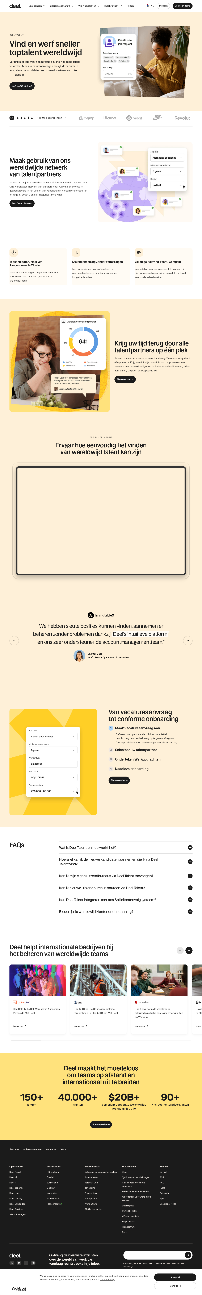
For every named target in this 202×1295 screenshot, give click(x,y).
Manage (173, 1285)
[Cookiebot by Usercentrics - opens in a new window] (19, 1289)
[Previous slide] (14, 640)
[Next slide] (188, 640)
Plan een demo (125, 379)
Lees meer (18, 1026)
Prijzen (130, 6)
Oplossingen (35, 6)
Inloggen (163, 6)
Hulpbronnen (111, 6)
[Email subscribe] (188, 1255)
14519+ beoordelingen (49, 117)
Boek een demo (182, 6)
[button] (126, 847)
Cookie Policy (107, 1279)
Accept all (175, 1277)
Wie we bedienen (87, 6)
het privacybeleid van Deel (150, 1263)
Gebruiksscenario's (60, 6)
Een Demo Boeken (22, 86)
